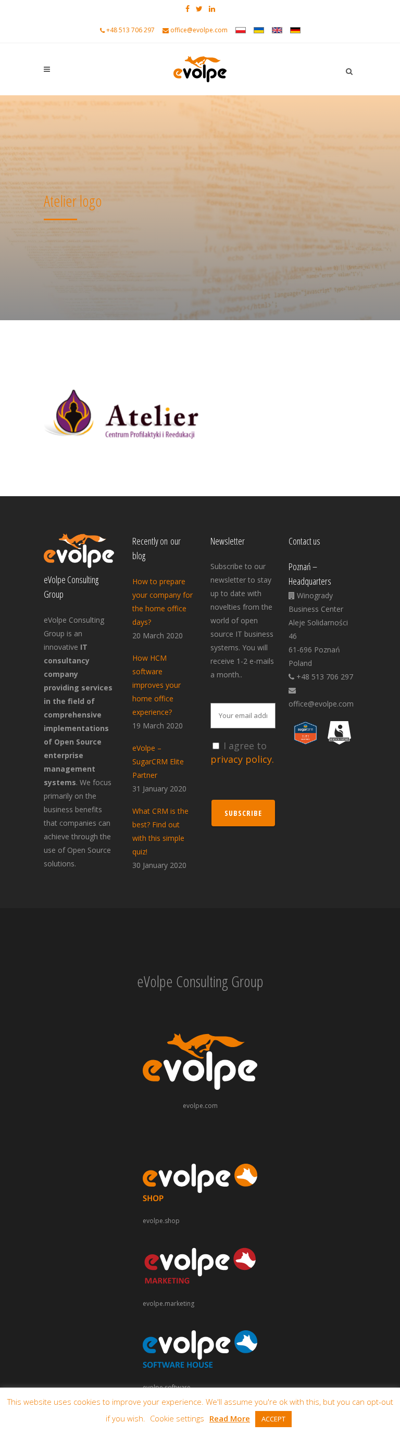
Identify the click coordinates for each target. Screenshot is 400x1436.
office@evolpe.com (199, 30)
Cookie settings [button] (177, 1418)
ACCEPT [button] (273, 1419)
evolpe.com (200, 1105)
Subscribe (243, 813)
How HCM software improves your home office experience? (156, 685)
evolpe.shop (161, 1220)
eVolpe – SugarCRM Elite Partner (158, 761)
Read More (229, 1418)
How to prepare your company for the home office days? (162, 601)
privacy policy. (242, 759)
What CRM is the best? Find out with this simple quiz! (160, 831)
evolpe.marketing (168, 1303)
